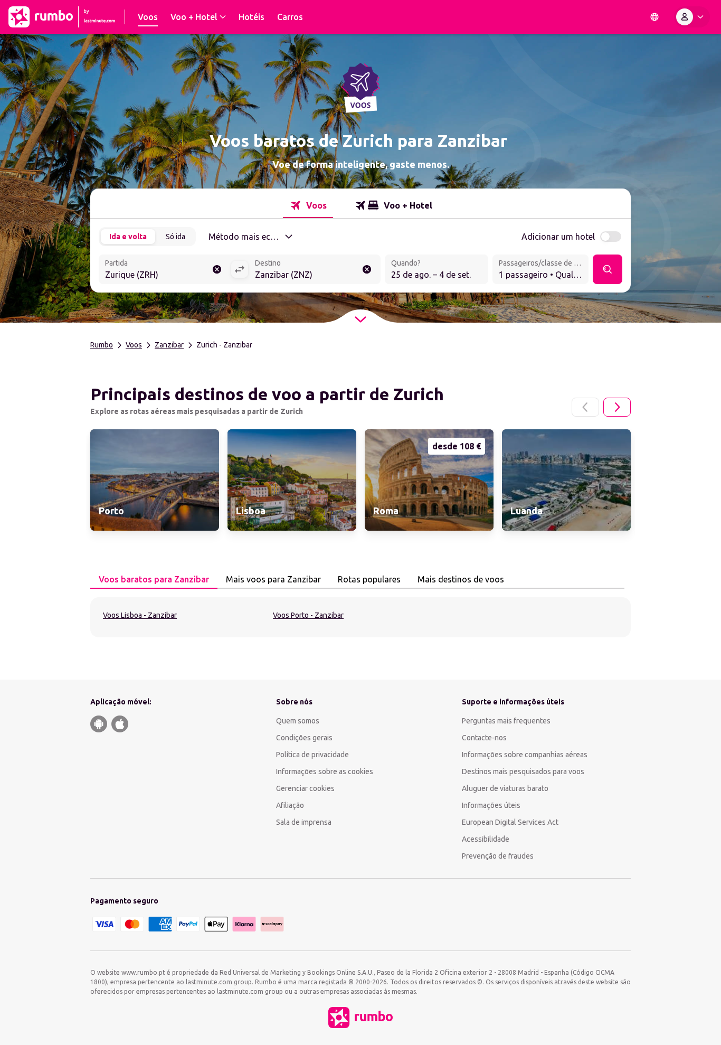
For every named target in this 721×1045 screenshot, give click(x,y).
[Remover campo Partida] (217, 269)
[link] (154, 480)
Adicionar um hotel (558, 236)
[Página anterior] (585, 407)
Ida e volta (128, 236)
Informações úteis (491, 805)
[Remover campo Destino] (366, 269)
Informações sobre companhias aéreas (524, 754)
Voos (134, 345)
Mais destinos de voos (461, 579)
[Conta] (692, 16)
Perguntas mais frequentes (506, 721)
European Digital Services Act (510, 822)
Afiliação (290, 805)
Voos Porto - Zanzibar (308, 615)
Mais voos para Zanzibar (273, 579)
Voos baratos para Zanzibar (154, 579)
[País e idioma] (654, 16)
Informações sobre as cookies (324, 771)
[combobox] (165, 270)
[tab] (308, 205)
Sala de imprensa (303, 822)
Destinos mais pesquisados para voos (523, 771)
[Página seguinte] (617, 407)
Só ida (175, 236)
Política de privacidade (312, 754)
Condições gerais (304, 737)
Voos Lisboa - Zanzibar (140, 615)
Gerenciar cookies (305, 788)
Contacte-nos (484, 737)
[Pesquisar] (607, 269)
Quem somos (297, 721)
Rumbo (101, 345)
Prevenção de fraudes (498, 856)
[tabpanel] (360, 617)
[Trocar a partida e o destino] (239, 269)
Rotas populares (369, 579)
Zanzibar (169, 345)
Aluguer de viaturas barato (505, 788)
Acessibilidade (485, 839)
